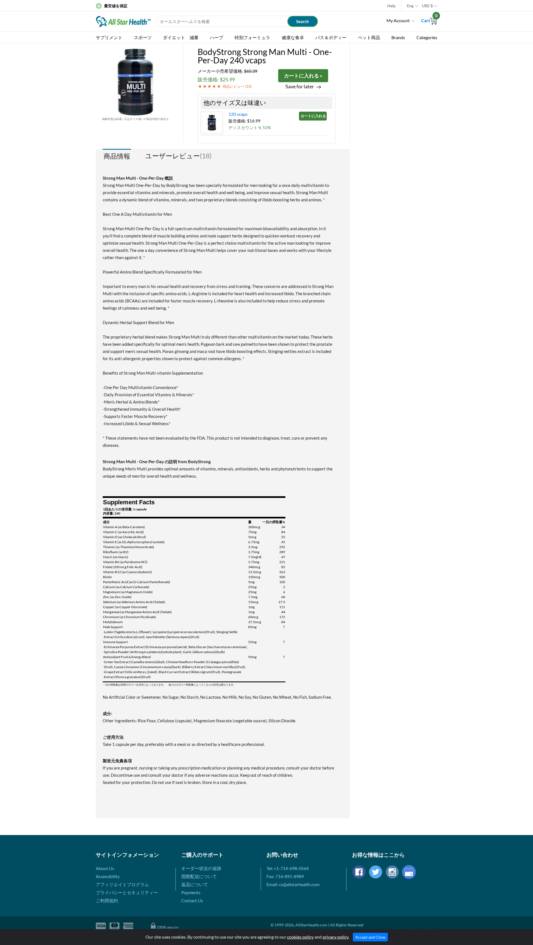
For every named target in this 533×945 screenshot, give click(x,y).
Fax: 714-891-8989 (285, 876)
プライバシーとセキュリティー (127, 892)
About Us (105, 868)
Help (391, 5)
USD (427, 5)
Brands (398, 37)
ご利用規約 (107, 900)
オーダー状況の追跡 (201, 868)
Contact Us (192, 900)
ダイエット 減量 (180, 37)
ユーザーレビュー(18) (178, 156)
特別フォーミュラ (252, 37)
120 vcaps (238, 114)
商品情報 (117, 156)
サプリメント (109, 37)
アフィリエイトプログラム (122, 884)
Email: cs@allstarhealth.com (293, 884)
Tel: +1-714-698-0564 (287, 868)
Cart (429, 20)
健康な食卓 (293, 37)
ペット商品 (369, 37)
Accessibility (108, 876)
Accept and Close (370, 937)
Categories (426, 37)
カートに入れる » (303, 75)
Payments (190, 892)
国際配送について (199, 876)
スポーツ (143, 37)
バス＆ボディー (330, 37)
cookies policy (300, 936)
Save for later (299, 86)
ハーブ (216, 37)
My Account (398, 20)
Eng (410, 5)
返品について (194, 884)
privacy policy (335, 936)
